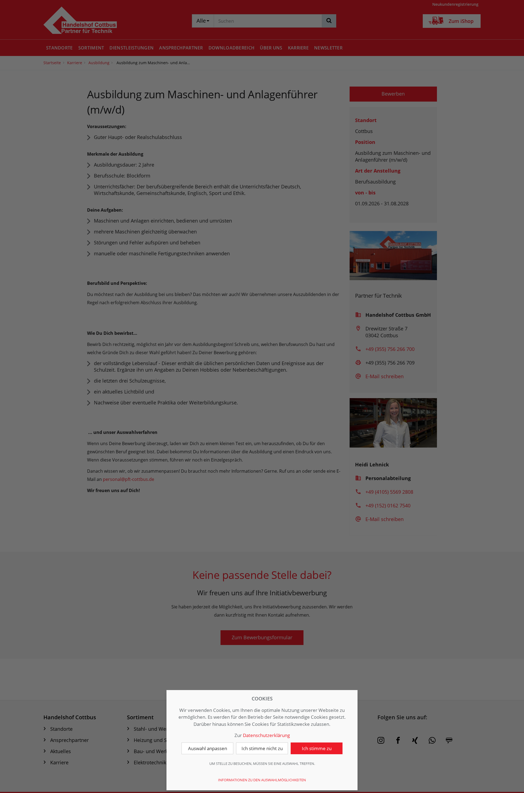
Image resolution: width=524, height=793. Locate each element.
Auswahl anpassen (207, 748)
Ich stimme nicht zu (262, 748)
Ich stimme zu (317, 748)
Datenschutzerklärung (266, 735)
